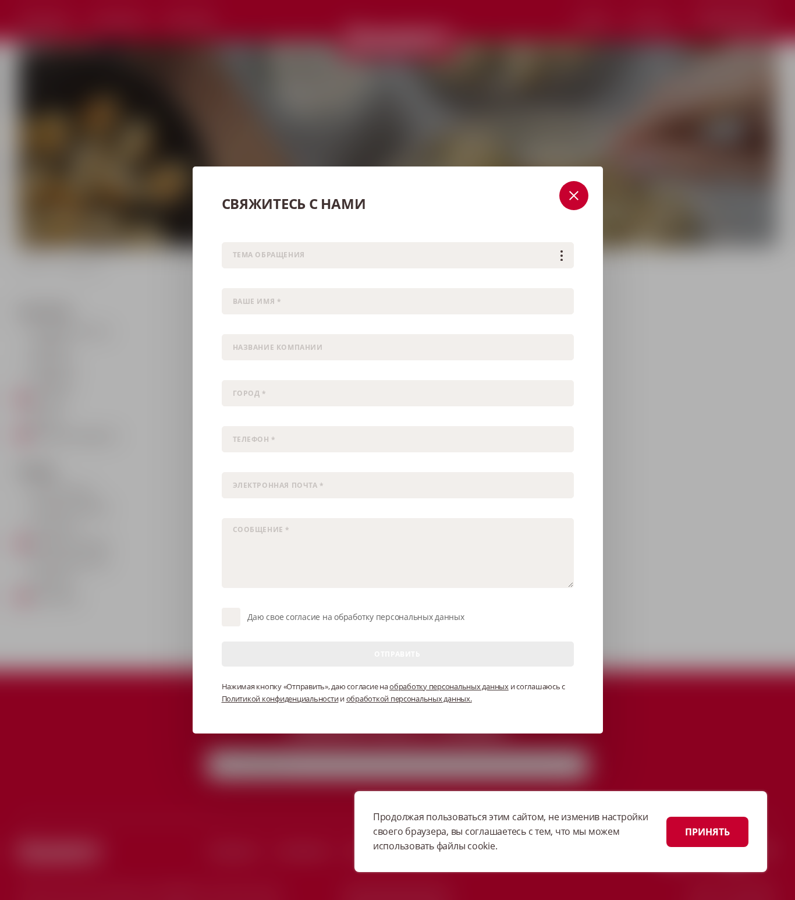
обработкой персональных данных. (409, 698)
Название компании (256, 326)
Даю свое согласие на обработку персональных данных (355, 616)
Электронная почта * (257, 464)
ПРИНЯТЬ (707, 831)
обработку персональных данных (449, 686)
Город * (234, 372)
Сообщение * (244, 510)
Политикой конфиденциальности (280, 698)
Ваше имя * (241, 280)
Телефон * (239, 418)
